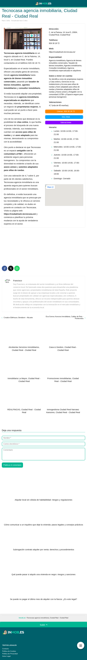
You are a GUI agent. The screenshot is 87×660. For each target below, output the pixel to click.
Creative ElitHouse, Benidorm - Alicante (18, 317)
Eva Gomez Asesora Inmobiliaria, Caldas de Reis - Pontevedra (64, 317)
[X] (10, 268)
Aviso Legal (6, 656)
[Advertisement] (43, 246)
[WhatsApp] (17, 268)
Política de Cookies (9, 651)
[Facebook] (4, 268)
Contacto (5, 649)
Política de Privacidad (10, 654)
